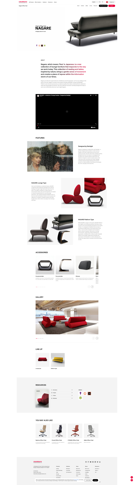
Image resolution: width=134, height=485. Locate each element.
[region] (67, 480)
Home (77, 475)
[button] (92, 286)
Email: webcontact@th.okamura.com (40, 473)
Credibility (87, 472)
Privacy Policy (76, 479)
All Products (31, 2)
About (55, 2)
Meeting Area (78, 470)
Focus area (78, 472)
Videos (96, 470)
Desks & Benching (59, 470)
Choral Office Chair (57, 440)
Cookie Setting (88, 480)
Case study (68, 470)
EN (102, 1)
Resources (50, 2)
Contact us (112, 2)
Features (82, 5)
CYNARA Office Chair (73, 440)
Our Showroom (68, 472)
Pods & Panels (58, 475)
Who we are (87, 468)
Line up (91, 5)
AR (95, 472)
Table (57, 472)
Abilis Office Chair (88, 440)
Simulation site (103, 5)
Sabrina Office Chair (41, 440)
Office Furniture (38, 2)
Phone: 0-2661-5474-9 (37, 472)
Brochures (97, 468)
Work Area (78, 468)
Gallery (87, 5)
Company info (87, 470)
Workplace (68, 468)
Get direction (36, 470)
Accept (95, 480)
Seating (57, 468)
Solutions (44, 2)
